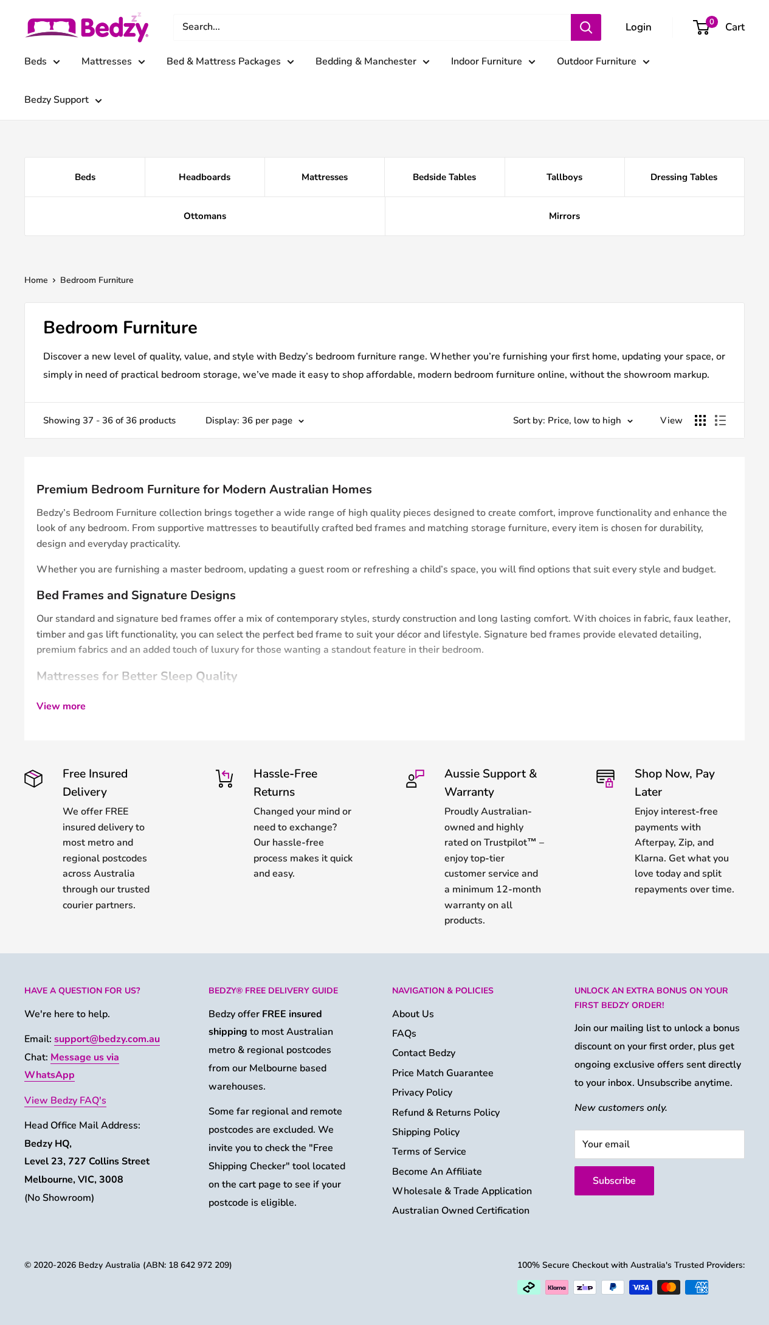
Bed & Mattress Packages (224, 61)
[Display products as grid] (700, 420)
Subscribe (614, 1181)
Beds (35, 61)
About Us (413, 1014)
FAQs (404, 1033)
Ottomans (205, 216)
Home (36, 280)
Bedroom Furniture (97, 280)
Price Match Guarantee (443, 1073)
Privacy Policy (422, 1092)
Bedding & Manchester (366, 61)
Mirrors (564, 216)
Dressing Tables (683, 177)
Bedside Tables (444, 177)
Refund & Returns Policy (446, 1112)
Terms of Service (429, 1151)
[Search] (586, 27)
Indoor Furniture (486, 61)
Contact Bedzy (423, 1053)
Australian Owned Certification (460, 1210)
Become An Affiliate (437, 1171)
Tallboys (564, 177)
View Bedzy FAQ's (65, 1100)
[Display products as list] (720, 420)
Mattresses (106, 61)
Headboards (204, 177)
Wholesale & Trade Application (462, 1191)
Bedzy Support (56, 99)
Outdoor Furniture (596, 61)
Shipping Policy (426, 1132)
